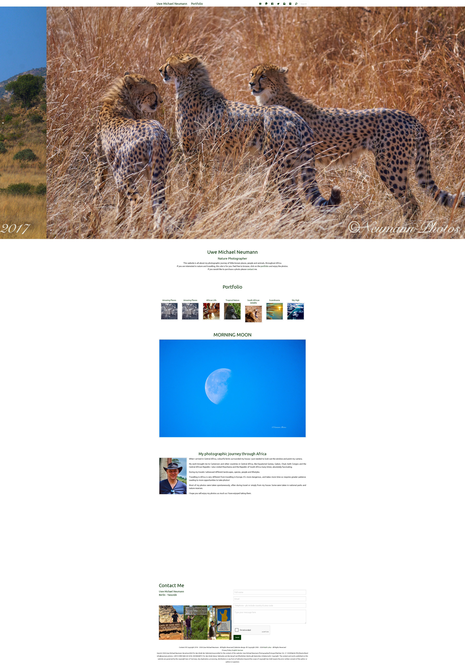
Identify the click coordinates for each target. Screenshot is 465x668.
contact (250, 269)
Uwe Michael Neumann (172, 3)
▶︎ (463, 123)
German (240, 650)
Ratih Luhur (267, 647)
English (234, 650)
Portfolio (197, 3)
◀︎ (3, 123)
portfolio (265, 266)
